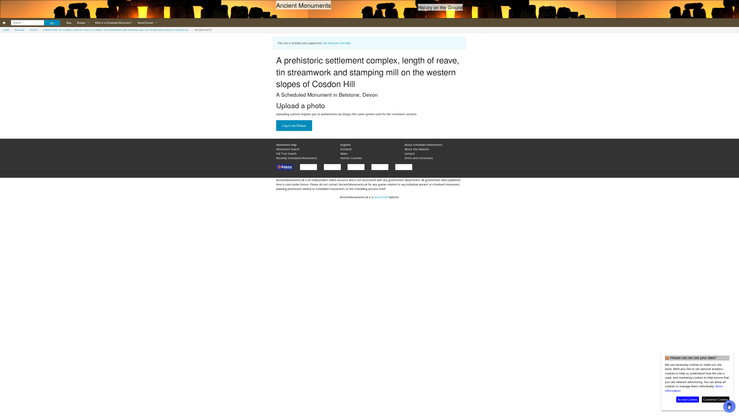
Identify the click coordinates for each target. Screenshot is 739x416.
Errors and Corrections (419, 158)
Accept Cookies (688, 399)
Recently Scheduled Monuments (296, 158)
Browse (81, 22)
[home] (4, 22)
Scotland (345, 149)
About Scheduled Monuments (423, 145)
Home (6, 30)
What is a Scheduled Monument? (113, 22)
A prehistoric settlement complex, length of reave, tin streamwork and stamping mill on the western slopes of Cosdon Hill (116, 30)
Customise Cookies (715, 399)
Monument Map (286, 145)
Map (68, 22)
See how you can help (336, 43)
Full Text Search (286, 153)
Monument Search (287, 149)
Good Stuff (381, 197)
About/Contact (146, 22)
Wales (344, 153)
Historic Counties (351, 158)
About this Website (417, 149)
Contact (410, 153)
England (20, 30)
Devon (33, 30)
